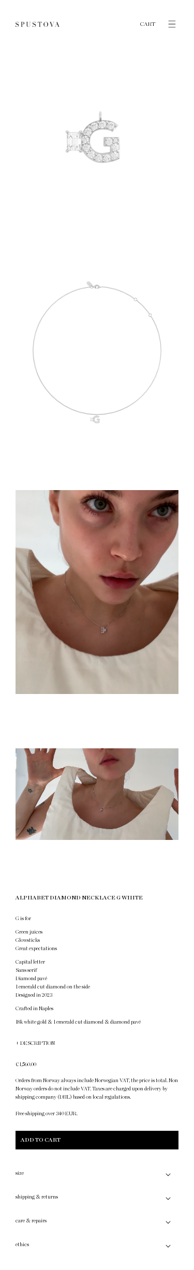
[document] (97, 449)
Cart (148, 24)
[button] (167, 24)
